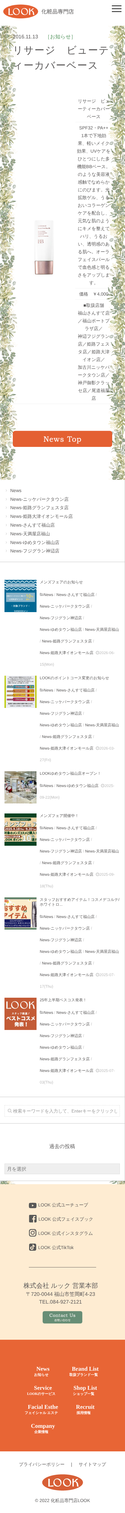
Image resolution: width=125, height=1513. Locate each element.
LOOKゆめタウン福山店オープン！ (70, 773)
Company (43, 1428)
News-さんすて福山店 (32, 525)
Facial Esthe (41, 1409)
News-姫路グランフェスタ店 (39, 507)
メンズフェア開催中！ (59, 815)
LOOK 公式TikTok (56, 1247)
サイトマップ (92, 1464)
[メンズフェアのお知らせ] (20, 596)
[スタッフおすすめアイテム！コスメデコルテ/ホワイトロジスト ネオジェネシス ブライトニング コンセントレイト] (20, 913)
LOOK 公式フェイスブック (65, 1219)
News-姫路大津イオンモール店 (41, 516)
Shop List (85, 1390)
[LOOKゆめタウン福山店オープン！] (20, 787)
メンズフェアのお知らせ (61, 582)
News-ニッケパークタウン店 (39, 499)
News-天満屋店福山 (30, 533)
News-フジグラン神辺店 (34, 550)
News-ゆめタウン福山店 (34, 542)
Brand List (83, 1371)
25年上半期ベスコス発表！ (63, 1000)
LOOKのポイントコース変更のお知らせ (74, 678)
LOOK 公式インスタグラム (65, 1233)
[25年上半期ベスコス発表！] (20, 1014)
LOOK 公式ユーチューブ (63, 1204)
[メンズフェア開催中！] (20, 829)
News (15, 490)
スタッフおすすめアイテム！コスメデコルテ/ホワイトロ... (80, 901)
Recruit (85, 1409)
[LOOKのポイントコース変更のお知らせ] (20, 692)
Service (41, 1390)
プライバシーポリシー (42, 1464)
